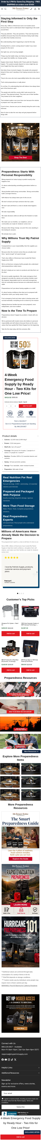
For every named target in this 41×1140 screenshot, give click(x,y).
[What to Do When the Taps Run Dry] (20, 706)
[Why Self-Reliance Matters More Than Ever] (20, 724)
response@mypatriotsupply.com (15, 1054)
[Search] (6, 9)
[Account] (35, 9)
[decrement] (6, 406)
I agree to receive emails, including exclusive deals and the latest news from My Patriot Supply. (20, 1100)
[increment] (15, 406)
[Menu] (2, 9)
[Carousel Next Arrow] (36, 572)
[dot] (17, 593)
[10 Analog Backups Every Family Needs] (20, 741)
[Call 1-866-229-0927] (31, 9)
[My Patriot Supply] (20, 8)
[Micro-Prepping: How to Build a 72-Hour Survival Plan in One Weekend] (20, 689)
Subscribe (21, 1107)
